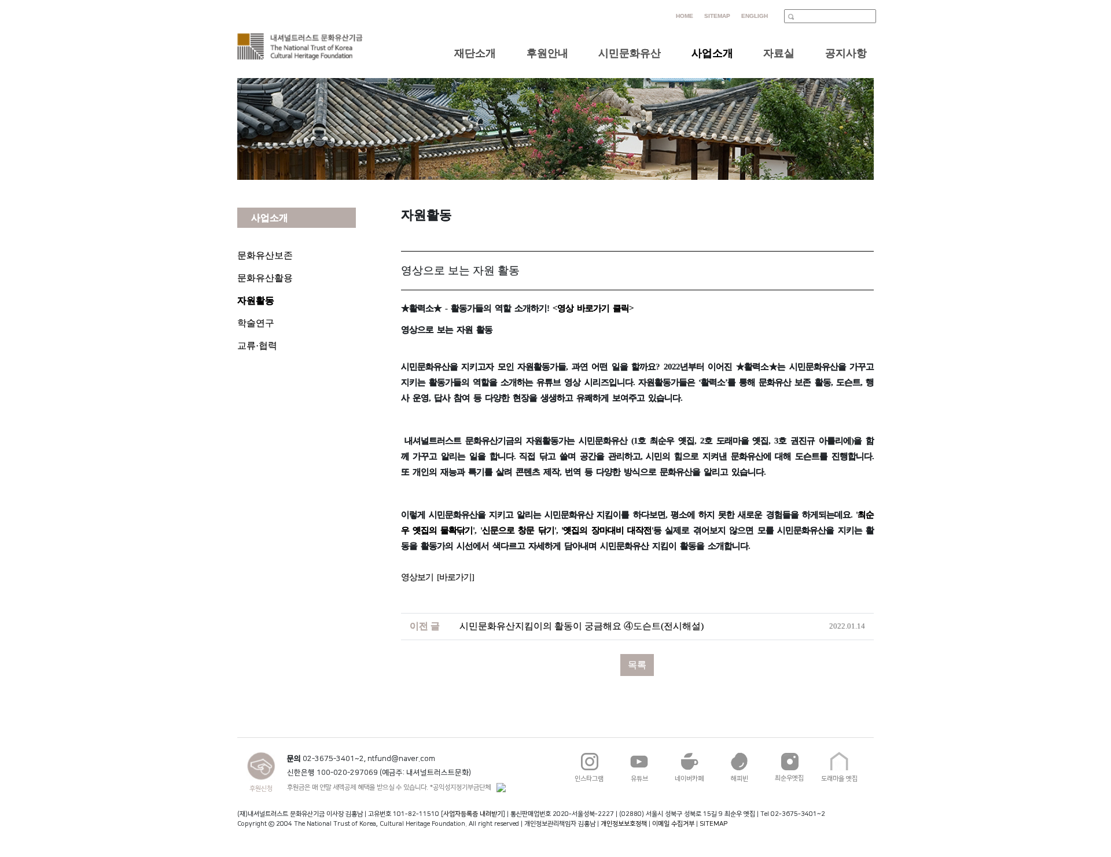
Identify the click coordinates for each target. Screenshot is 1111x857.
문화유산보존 (265, 255)
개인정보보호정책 (624, 824)
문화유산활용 (265, 278)
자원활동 (255, 300)
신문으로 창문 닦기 (518, 530)
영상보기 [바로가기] (437, 577)
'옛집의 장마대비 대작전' (607, 530)
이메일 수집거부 (673, 824)
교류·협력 (257, 345)
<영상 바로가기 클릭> (593, 308)
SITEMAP (713, 824)
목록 (637, 665)
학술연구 (255, 323)
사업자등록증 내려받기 (473, 814)
